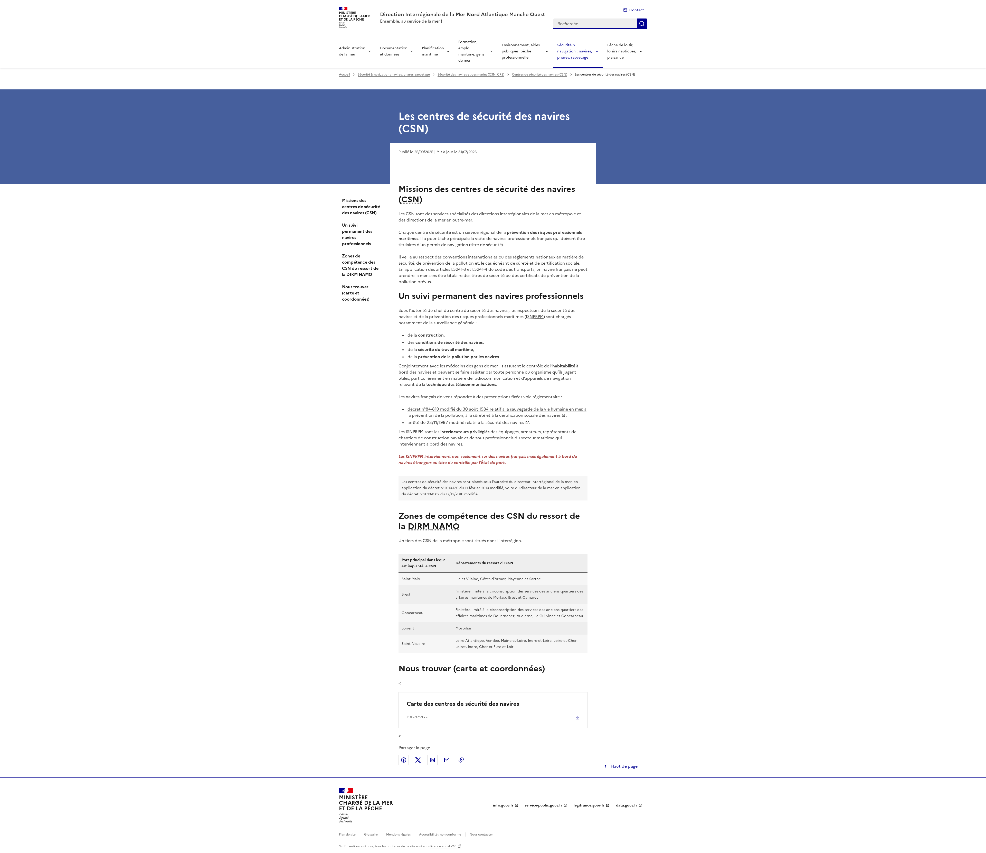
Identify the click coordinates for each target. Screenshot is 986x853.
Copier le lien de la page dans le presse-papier (461, 760)
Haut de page (624, 766)
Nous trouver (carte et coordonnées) (355, 293)
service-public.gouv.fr (543, 805)
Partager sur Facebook (404, 760)
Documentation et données (393, 51)
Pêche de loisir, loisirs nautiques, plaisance (621, 51)
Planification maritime (433, 51)
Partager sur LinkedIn (432, 760)
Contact (636, 10)
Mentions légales (398, 834)
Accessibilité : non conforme (440, 834)
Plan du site (347, 834)
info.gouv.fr (503, 805)
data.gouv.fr (626, 805)
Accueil (344, 74)
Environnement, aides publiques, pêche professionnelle (521, 51)
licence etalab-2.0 (443, 846)
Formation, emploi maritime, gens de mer (471, 51)
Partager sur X (418, 760)
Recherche (642, 23)
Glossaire (371, 834)
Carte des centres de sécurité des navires (463, 704)
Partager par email (447, 760)
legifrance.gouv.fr (589, 805)
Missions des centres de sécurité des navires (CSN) (361, 206)
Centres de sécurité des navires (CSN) (539, 74)
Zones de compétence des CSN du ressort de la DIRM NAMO (360, 265)
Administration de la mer (352, 51)
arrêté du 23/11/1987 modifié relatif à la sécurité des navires (465, 422)
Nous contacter (481, 834)
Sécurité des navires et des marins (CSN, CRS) (471, 74)
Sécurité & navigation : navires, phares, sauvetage (574, 51)
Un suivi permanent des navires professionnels (357, 234)
